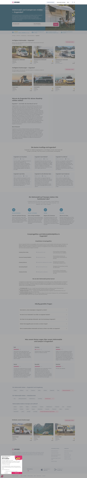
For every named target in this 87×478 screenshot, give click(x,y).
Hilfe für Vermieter (67, 458)
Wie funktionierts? (54, 450)
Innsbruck (33, 390)
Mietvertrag (66, 452)
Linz (27, 390)
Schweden (69, 406)
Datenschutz (39, 475)
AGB (35, 475)
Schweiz (15, 409)
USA (63, 406)
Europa (33, 409)
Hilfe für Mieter (54, 461)
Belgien (27, 406)
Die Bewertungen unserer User (56, 459)
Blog (21, 475)
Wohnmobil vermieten (61, 2)
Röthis (39, 390)
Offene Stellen (30, 475)
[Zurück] (13, 52)
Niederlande (40, 409)
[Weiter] (31, 52)
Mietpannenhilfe (67, 456)
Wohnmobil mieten (70, 41)
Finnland (21, 409)
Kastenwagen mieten (69, 420)
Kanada (15, 406)
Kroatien (41, 406)
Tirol (14, 398)
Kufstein (45, 390)
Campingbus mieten (70, 69)
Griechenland (34, 406)
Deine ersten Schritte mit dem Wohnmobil (56, 455)
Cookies (43, 475)
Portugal (28, 411)
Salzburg (21, 390)
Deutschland (16, 411)
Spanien (21, 406)
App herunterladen (50, 2)
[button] (2, 476)
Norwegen (35, 411)
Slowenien (47, 409)
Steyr (58, 390)
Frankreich (57, 406)
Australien (67, 409)
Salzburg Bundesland (66, 390)
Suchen (55, 24)
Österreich (54, 409)
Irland (23, 411)
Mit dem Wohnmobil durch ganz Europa (47, 411)
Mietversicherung (67, 454)
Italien (60, 409)
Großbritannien (49, 406)
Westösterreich (48, 398)
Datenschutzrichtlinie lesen (5, 469)
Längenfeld (52, 390)
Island (27, 409)
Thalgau (15, 390)
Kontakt (24, 475)
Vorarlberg (40, 398)
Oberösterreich (32, 398)
